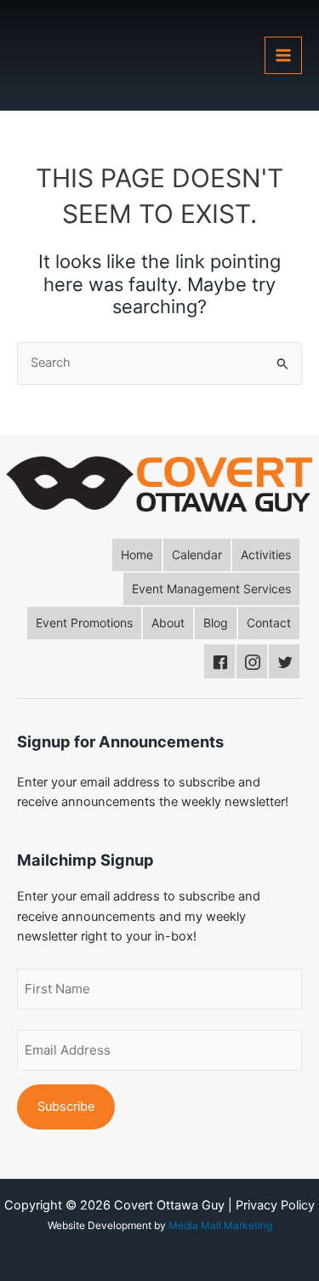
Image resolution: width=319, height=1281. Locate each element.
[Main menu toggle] (283, 55)
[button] (137, 555)
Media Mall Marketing (220, 1225)
